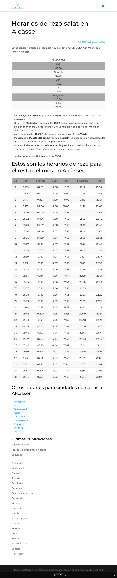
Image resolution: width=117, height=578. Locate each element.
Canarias (17, 488)
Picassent (19, 401)
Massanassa (21, 420)
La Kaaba (17, 454)
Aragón (16, 473)
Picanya (18, 427)
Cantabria (17, 498)
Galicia (15, 513)
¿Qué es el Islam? (21, 444)
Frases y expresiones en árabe (29, 449)
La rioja (16, 548)
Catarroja (19, 416)
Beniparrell (20, 409)
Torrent (18, 431)
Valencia (16, 523)
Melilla (15, 538)
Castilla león (19, 468)
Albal (17, 413)
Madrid (16, 528)
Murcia (16, 503)
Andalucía (17, 463)
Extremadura (19, 518)
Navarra (16, 508)
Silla (16, 405)
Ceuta (15, 533)
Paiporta (19, 424)
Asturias (16, 478)
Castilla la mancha (22, 493)
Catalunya (18, 483)
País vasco (18, 553)
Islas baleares (19, 543)
